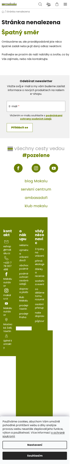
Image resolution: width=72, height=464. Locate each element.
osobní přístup (39, 306)
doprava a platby (24, 290)
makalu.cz (7, 297)
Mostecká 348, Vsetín (7, 328)
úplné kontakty (7, 344)
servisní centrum (36, 189)
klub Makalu (23, 299)
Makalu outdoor (7, 282)
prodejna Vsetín (24, 307)
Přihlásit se (19, 127)
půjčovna (40, 321)
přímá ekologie (40, 262)
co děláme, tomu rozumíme (41, 294)
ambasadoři (36, 197)
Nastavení (34, 445)
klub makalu (36, 205)
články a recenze (40, 272)
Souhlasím (35, 456)
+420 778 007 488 (7, 266)
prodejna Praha (24, 315)
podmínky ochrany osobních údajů (25, 279)
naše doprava (40, 314)
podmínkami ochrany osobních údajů (41, 117)
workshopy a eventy (41, 282)
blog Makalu (36, 181)
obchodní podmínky (25, 267)
